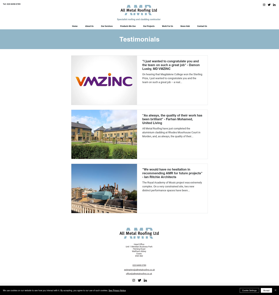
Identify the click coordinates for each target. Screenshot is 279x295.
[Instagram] (264, 5)
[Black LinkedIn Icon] (145, 280)
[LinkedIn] (274, 5)
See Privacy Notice (117, 290)
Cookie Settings (249, 290)
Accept (266, 290)
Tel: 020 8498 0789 (11, 4)
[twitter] (269, 5)
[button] (89, 26)
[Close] (275, 290)
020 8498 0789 (139, 265)
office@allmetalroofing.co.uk (139, 273)
